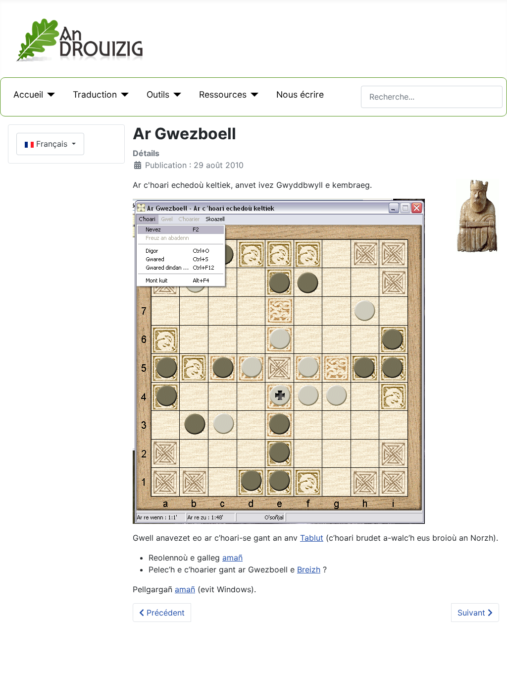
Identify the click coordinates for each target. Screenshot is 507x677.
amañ (232, 558)
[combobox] (432, 97)
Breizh (308, 569)
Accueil (28, 94)
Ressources (223, 94)
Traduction (95, 94)
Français (52, 144)
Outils (158, 94)
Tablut (311, 538)
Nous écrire (300, 94)
